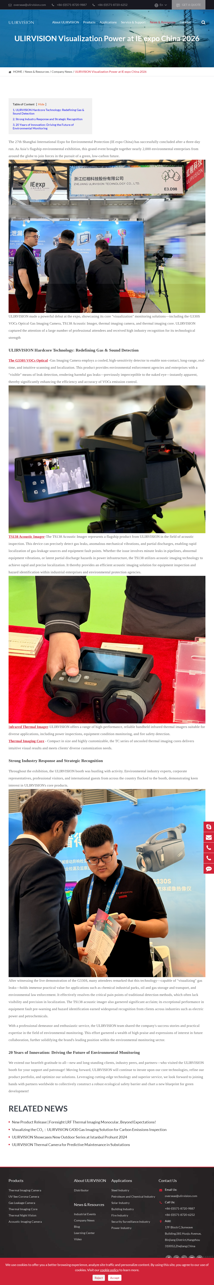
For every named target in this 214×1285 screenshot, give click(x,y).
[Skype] (209, 827)
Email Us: (171, 1189)
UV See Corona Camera (24, 1196)
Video (78, 1239)
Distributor (81, 1190)
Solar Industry (120, 1203)
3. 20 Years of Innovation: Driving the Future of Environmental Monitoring (43, 126)
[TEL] (209, 848)
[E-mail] (209, 837)
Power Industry (121, 1228)
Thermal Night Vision (22, 1215)
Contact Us (168, 1180)
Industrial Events (85, 1214)
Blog (77, 1226)
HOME (17, 71)
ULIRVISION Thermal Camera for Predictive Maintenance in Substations (71, 1144)
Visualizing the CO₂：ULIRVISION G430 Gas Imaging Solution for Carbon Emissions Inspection (89, 1129)
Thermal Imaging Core (23, 1209)
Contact (185, 22)
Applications (108, 22)
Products (89, 22)
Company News (62, 71)
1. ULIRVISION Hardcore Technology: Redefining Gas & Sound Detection (48, 111)
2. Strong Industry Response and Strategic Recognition (48, 119)
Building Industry (122, 1209)
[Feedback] (209, 868)
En (161, 4)
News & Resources (163, 22)
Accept (114, 1278)
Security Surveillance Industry (130, 1221)
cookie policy (109, 1270)
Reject (99, 1278)
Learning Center (84, 1233)
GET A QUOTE (191, 4)
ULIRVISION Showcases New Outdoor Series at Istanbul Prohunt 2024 (69, 1137)
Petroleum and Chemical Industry (133, 1196)
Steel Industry (120, 1190)
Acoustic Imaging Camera (25, 1221)
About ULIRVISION (65, 22)
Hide (41, 104)
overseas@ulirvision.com (30, 4)
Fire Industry (119, 1215)
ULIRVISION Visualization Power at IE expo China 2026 (110, 71)
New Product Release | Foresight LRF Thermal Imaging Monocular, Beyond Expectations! (84, 1122)
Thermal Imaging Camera (25, 1190)
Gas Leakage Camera (22, 1203)
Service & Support (133, 22)
